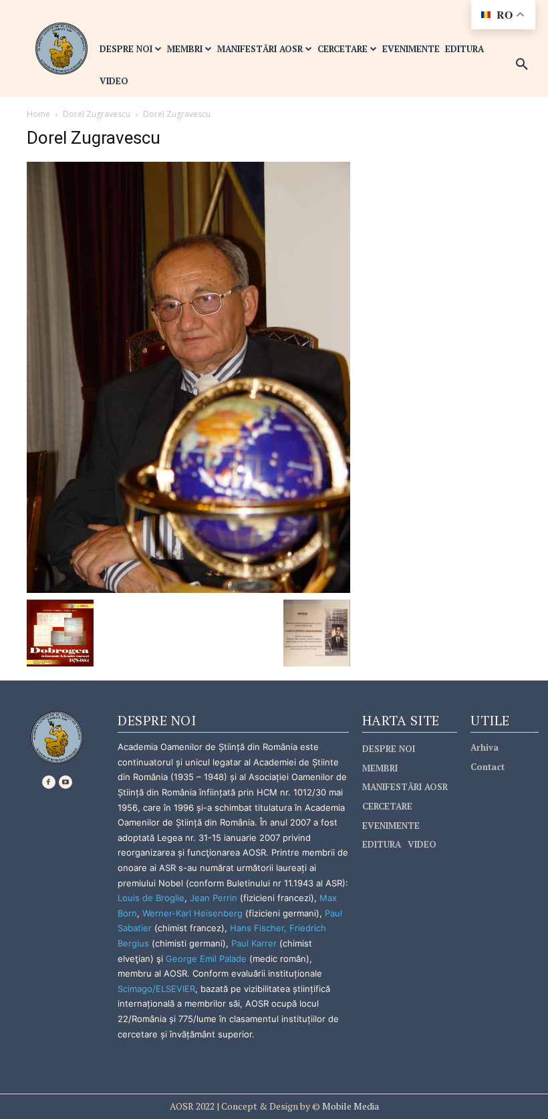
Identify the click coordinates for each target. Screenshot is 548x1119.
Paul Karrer (254, 943)
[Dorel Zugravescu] (188, 376)
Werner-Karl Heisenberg (192, 913)
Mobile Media (349, 1106)
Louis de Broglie (151, 897)
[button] (522, 64)
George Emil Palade (206, 958)
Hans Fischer (257, 927)
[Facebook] (48, 782)
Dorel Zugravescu (96, 114)
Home (38, 114)
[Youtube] (65, 782)
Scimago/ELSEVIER (156, 988)
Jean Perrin (215, 897)
